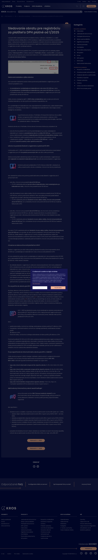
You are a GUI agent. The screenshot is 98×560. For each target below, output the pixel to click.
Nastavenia (40, 287)
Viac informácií (36, 283)
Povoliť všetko (58, 287)
